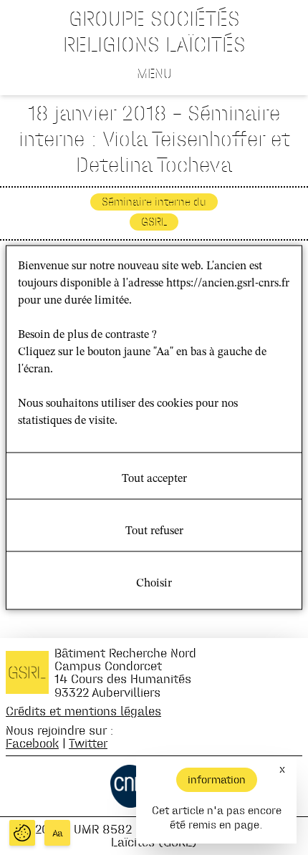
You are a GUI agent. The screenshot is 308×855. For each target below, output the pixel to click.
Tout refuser (154, 531)
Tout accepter (154, 479)
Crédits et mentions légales (83, 710)
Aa (57, 833)
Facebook (32, 742)
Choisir (154, 583)
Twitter (88, 742)
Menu (154, 73)
